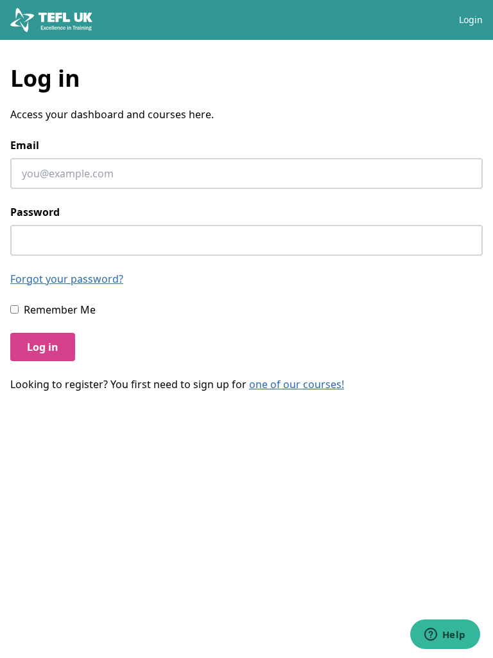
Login (471, 19)
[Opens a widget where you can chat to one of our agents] (445, 635)
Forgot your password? (66, 279)
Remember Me (60, 310)
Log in (42, 347)
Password (35, 212)
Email (24, 145)
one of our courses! (296, 384)
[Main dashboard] (51, 20)
